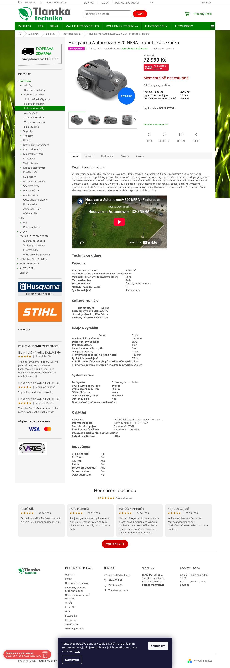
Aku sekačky (31, 112)
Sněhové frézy (31, 186)
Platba (104, 2)
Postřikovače (30, 172)
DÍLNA (23, 231)
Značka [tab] (140, 156)
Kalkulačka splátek (160, 67)
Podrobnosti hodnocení (135, 48)
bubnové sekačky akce (37, 99)
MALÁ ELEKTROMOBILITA (34, 236)
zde (77, 651)
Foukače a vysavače (34, 181)
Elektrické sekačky (34, 103)
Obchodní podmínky (127, 2)
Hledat (140, 13)
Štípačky (28, 131)
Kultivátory (29, 176)
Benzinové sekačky (34, 90)
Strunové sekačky (34, 117)
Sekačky (27, 85)
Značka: (163, 48)
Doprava (89, 2)
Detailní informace (154, 124)
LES (22, 217)
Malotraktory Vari (33, 153)
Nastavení (72, 660)
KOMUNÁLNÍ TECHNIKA (33, 259)
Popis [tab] (75, 156)
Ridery (27, 140)
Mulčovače (29, 158)
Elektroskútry (30, 249)
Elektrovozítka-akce (34, 240)
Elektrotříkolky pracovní (36, 254)
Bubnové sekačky (34, 94)
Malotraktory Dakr (33, 149)
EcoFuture (70, 620)
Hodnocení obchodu (115, 490)
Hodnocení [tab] (107, 156)
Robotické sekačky (34, 108)
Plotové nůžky (31, 190)
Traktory (28, 135)
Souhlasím (158, 646)
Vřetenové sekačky (34, 122)
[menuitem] (25, 26)
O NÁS (68, 602)
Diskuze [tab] (124, 156)
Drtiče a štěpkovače (34, 167)
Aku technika (30, 195)
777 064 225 (115, 585)
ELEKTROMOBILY (29, 263)
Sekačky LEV (71, 624)
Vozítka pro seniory (34, 245)
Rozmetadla (30, 204)
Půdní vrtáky (30, 213)
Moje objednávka (74, 628)
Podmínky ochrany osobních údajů (75, 589)
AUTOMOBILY (27, 268)
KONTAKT (70, 607)
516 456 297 (115, 580)
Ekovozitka (71, 615)
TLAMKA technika (118, 590)
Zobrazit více (115, 544)
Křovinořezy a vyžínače (36, 144)
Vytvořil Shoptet (203, 660)
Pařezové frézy (31, 227)
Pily (25, 222)
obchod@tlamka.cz (119, 575)
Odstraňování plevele (35, 199)
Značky (24, 272)
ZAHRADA (25, 81)
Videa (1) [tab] (89, 156)
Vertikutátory (30, 163)
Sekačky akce (31, 126)
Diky (67, 611)
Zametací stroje (32, 208)
